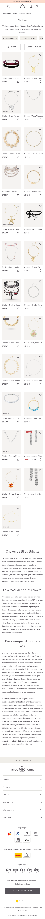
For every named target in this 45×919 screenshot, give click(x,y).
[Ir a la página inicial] (22, 6)
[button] (31, 6)
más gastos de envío (25, 907)
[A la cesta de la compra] (18, 81)
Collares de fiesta (27, 623)
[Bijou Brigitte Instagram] (15, 870)
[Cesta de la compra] (42, 6)
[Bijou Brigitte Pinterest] (29, 870)
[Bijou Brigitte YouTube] (36, 870)
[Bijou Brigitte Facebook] (22, 870)
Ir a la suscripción (22, 890)
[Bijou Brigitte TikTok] (8, 870)
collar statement (23, 626)
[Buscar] (8, 6)
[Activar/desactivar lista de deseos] (18, 54)
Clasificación (34, 47)
